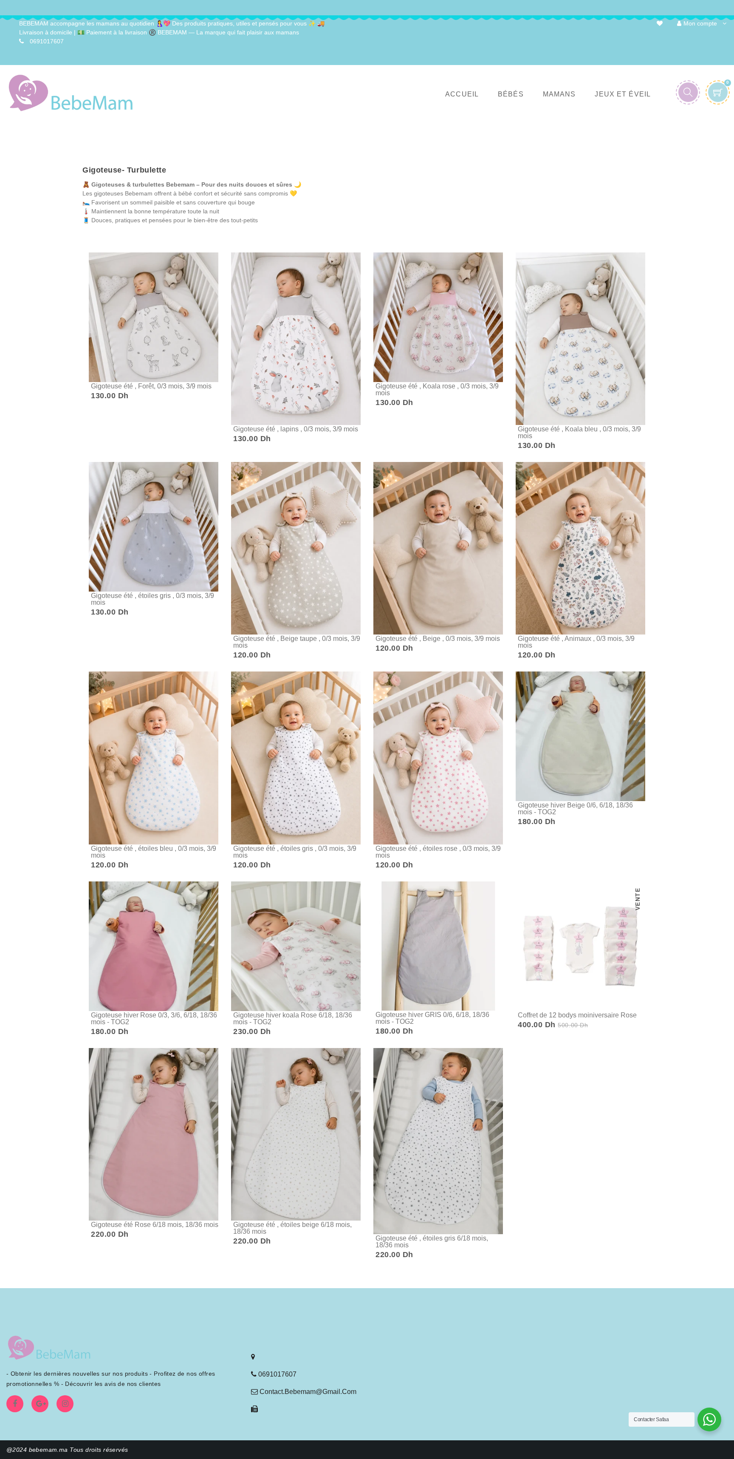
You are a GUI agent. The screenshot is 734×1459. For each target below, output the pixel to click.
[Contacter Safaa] (709, 1419)
